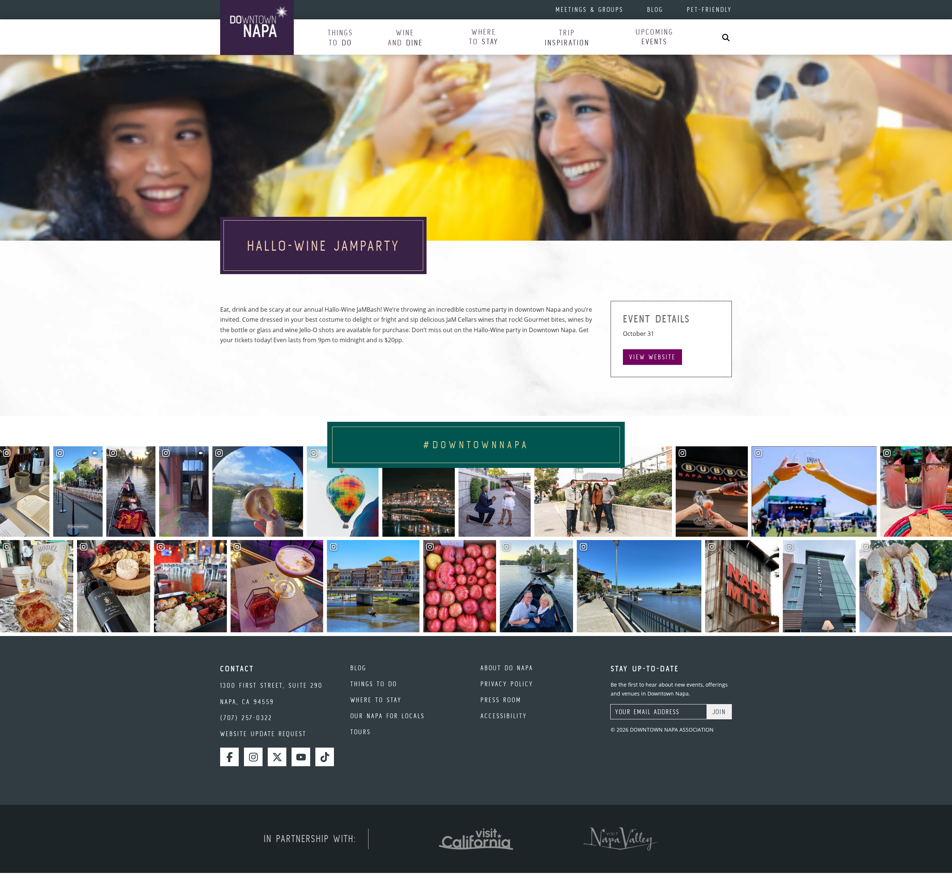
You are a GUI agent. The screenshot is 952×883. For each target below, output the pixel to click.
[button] (340, 37)
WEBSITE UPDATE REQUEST (263, 734)
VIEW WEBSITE (652, 357)
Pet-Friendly (709, 9)
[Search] (726, 37)
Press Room (500, 700)
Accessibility (503, 716)
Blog (655, 9)
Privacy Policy (506, 684)
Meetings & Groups (589, 9)
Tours (360, 732)
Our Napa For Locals (387, 716)
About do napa (506, 668)
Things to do (373, 684)
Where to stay (376, 700)
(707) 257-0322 (246, 718)
